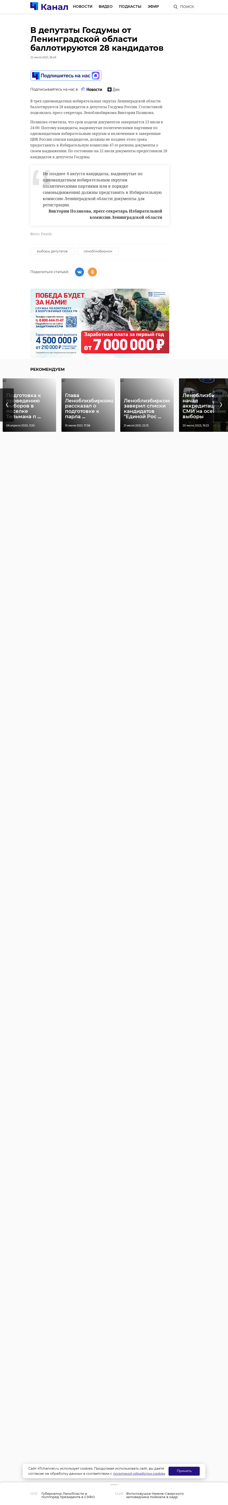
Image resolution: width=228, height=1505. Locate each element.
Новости (82, 6)
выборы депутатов (52, 251)
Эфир (153, 6)
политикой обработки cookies (139, 1473)
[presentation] (7, 405)
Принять (184, 1471)
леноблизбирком (98, 251)
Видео (106, 6)
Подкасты (130, 6)
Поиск (187, 7)
